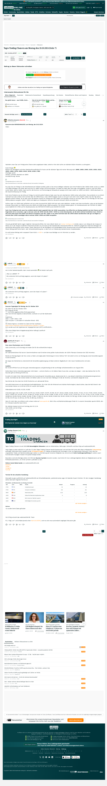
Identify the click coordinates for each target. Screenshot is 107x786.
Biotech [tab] (97, 95)
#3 (103, 302)
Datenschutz (47, 753)
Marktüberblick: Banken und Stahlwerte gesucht (17, 663)
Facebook (8, 464)
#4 (103, 287)
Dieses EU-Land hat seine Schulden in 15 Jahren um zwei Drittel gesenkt (54, 628)
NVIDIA (20, 651)
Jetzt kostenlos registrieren (42, 75)
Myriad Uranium (70, 422)
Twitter (7, 466)
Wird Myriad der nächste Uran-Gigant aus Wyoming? (20, 423)
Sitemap (58, 749)
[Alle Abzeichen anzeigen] (26, 303)
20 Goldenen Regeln (37, 451)
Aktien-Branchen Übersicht (48, 749)
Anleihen (42, 12)
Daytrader (32, 45)
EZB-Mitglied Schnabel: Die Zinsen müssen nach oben (34, 627)
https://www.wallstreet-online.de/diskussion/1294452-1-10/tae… (25, 325)
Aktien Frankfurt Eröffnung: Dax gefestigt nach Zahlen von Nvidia (22, 672)
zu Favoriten (76, 58)
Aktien (6, 12)
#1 (103, 431)
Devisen (66, 12)
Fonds (32, 12)
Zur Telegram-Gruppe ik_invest (70, 87)
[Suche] (53, 7)
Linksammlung (96, 449)
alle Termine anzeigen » (81, 503)
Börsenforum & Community (17, 45)
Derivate (48, 12)
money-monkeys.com (67, 224)
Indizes (27, 12)
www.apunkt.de (44, 401)
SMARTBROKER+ (73, 738)
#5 (103, 264)
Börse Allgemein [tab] (10, 95)
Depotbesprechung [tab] (48, 95)
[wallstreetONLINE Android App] (75, 758)
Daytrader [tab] (20, 95)
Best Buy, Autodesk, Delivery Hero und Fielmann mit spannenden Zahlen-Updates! (75, 628)
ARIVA (43, 762)
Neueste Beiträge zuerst (11, 114)
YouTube (7, 469)
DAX (6, 53)
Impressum (35, 753)
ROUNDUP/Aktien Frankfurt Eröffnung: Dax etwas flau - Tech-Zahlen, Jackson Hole (27, 668)
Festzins (72, 12)
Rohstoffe (55, 12)
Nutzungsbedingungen (70, 753)
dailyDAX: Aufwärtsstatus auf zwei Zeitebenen (17, 686)
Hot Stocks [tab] (59, 95)
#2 (103, 341)
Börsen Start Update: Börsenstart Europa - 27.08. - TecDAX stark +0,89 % (24, 654)
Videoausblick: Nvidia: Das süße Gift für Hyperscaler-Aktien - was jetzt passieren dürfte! (28, 650)
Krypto (61, 12)
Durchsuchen (88, 535)
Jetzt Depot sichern (30, 744)
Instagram (8, 468)
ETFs (36, 12)
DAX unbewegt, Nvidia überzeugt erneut (15, 659)
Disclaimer (41, 753)
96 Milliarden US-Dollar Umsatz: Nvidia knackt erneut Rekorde (12, 628)
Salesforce (17, 669)
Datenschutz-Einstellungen (58, 753)
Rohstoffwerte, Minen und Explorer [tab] (76, 95)
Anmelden (30, 75)
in (95, 15)
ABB (18, 656)
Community (12, 12)
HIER (40, 232)
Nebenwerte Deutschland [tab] (33, 95)
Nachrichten (20, 12)
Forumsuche (70, 15)
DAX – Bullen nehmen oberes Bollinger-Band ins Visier (19, 681)
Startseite (6, 44)
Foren (27, 45)
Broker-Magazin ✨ (81, 12)
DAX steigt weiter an (9, 645)
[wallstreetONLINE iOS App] (66, 758)
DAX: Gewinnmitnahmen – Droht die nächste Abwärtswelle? (20, 677)
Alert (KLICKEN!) (36, 520)
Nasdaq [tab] (91, 95)
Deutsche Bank (20, 665)
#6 (103, 120)
